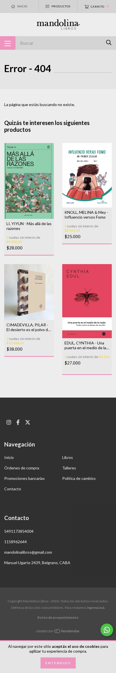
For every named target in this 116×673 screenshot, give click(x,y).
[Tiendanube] (58, 632)
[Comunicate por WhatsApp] (107, 630)
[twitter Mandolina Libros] (28, 422)
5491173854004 (19, 531)
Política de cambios (79, 478)
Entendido (58, 663)
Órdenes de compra (21, 467)
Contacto (12, 488)
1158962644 (15, 541)
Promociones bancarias (24, 478)
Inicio (9, 457)
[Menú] (7, 43)
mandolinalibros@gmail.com (28, 552)
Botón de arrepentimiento (58, 617)
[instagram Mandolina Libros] (8, 422)
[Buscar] (109, 43)
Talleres (69, 467)
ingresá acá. (96, 607)
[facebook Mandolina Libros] (18, 422)
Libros (67, 457)
